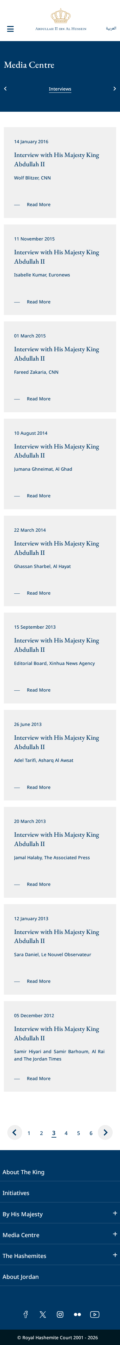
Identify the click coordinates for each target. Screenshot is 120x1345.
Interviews (60, 88)
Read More (39, 204)
